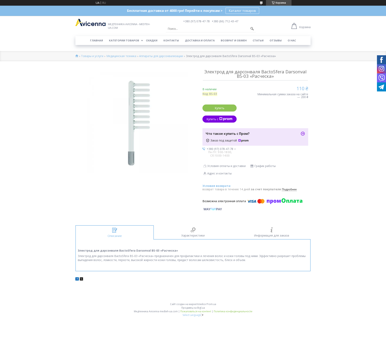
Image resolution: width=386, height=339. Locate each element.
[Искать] (252, 28)
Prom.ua (211, 304)
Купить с (212, 119)
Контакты (171, 40)
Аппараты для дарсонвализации (161, 56)
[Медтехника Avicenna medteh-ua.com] (90, 22)
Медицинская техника (121, 56)
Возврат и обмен (234, 40)
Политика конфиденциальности (233, 311)
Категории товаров (124, 40)
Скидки (151, 40)
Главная (96, 40)
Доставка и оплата (200, 40)
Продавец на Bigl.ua (193, 307)
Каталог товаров (242, 10)
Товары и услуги (92, 56)
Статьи (258, 40)
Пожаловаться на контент (195, 311)
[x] (81, 279)
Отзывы (276, 40)
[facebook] (77, 279)
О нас (292, 40)
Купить (219, 108)
